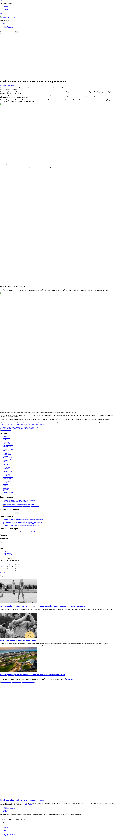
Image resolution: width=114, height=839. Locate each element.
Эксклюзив (6, 493)
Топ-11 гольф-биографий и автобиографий (18, 640)
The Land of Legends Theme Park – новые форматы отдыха (35, 531)
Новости (5, 25)
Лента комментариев (8, 554)
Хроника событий (8, 492)
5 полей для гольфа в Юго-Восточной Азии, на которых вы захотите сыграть (32, 675)
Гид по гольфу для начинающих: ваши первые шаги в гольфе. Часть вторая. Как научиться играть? (42, 606)
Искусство (6, 453)
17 (1, 568)
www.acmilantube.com (8, 531)
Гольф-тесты (6, 443)
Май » (5, 572)
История (5, 456)
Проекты (5, 470)
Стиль (4, 486)
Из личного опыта (8, 449)
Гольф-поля (6, 442)
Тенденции (6, 488)
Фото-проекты (7, 489)
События (5, 26)
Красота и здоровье (8, 459)
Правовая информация (9, 8)
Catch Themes (39, 822)
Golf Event (12, 822)
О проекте (6, 6)
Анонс (5, 436)
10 (1, 566)
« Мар (1, 572)
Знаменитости (7, 446)
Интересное (6, 29)
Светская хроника (43, 424)
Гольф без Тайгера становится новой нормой (15, 501)
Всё (4, 23)
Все (8, 424)
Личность (5, 460)
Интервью (6, 450)
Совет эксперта (7, 481)
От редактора (6, 467)
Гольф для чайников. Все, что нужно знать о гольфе (22, 800)
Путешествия (6, 474)
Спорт (50, 424)
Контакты (5, 10)
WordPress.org (6, 556)
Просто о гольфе (7, 471)
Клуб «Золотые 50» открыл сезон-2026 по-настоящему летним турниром (22, 503)
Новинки (5, 463)
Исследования (7, 454)
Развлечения (6, 475)
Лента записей (7, 553)
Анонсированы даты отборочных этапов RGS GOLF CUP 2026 (20, 504)
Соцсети (5, 484)
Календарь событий (15, 424)
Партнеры (5, 9)
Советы (5, 482)
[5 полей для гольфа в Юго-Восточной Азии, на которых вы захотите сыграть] (18, 671)
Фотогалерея (6, 491)
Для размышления (8, 27)
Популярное (35, 424)
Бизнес (5, 439)
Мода (4, 461)
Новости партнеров (26, 424)
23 (18, 568)
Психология (6, 472)
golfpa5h (13, 85)
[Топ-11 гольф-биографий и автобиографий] (18, 637)
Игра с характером (8, 447)
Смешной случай (7, 478)
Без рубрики (3, 424)
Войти (5, 551)
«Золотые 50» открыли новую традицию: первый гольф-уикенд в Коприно (23, 500)
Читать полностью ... (32, 610)
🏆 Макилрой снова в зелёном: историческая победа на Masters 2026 (21, 506)
